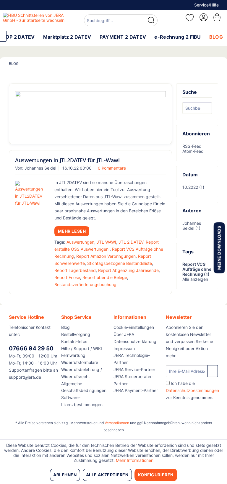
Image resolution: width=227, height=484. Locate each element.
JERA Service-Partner (134, 369)
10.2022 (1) (193, 187)
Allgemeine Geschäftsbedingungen (83, 387)
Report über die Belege (104, 277)
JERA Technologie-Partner (132, 359)
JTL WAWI (106, 242)
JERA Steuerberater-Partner (133, 380)
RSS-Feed (192, 146)
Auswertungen (80, 242)
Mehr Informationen (134, 460)
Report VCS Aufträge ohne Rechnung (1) (196, 269)
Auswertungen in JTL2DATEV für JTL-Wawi (67, 160)
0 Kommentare (112, 167)
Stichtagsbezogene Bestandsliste (119, 263)
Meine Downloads (218, 248)
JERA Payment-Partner (136, 390)
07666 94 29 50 (31, 348)
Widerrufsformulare (79, 362)
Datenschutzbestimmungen (192, 390)
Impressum (124, 348)
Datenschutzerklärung (135, 341)
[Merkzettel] (188, 18)
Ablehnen (65, 474)
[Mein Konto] (203, 17)
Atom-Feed (193, 151)
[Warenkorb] (217, 17)
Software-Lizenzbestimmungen (82, 401)
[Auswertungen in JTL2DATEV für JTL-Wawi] (30, 194)
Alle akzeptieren (107, 474)
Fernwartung (73, 355)
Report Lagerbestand (75, 270)
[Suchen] (151, 20)
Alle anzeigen (195, 279)
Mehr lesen (72, 231)
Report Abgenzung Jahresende (128, 270)
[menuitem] (121, 21)
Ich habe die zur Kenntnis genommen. (192, 390)
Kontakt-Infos (74, 341)
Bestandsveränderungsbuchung (85, 284)
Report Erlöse (67, 277)
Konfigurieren (156, 474)
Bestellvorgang (75, 334)
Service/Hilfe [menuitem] (206, 4)
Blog (65, 327)
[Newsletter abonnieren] (212, 371)
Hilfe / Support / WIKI (81, 348)
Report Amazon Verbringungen (106, 256)
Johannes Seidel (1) (191, 226)
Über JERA (124, 334)
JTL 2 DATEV (131, 242)
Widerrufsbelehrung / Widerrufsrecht (81, 373)
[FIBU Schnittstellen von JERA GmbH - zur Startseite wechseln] (34, 20)
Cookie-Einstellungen (134, 327)
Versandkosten (117, 423)
